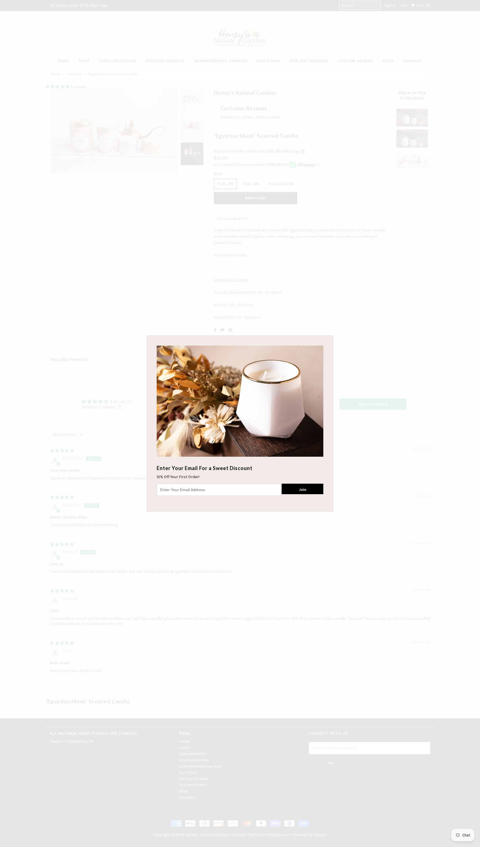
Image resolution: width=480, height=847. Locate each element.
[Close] (329, 339)
